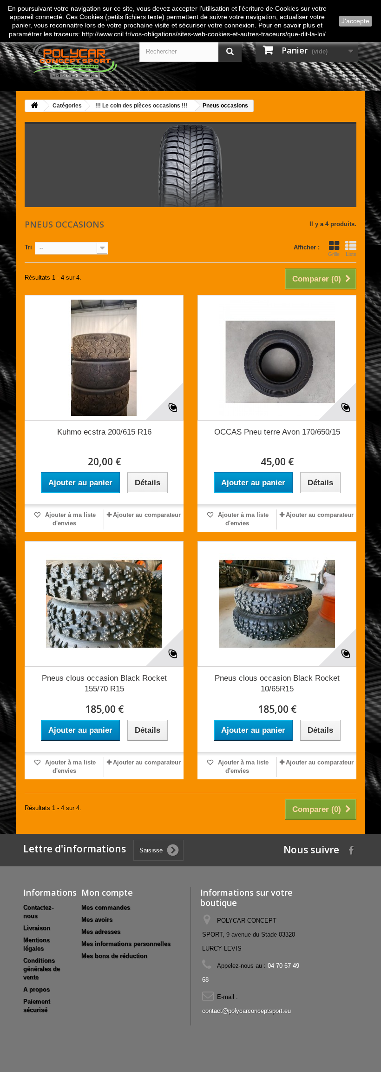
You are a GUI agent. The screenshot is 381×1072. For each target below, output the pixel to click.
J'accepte (355, 21)
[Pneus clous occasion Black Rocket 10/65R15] (277, 604)
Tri (28, 247)
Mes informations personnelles (126, 943)
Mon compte (107, 892)
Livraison (36, 928)
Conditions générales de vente (41, 969)
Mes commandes (105, 907)
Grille (334, 254)
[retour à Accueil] (34, 106)
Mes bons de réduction (114, 955)
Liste (351, 254)
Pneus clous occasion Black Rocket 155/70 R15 (104, 683)
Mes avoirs (96, 919)
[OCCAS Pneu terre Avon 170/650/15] (277, 358)
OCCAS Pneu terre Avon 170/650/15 (277, 432)
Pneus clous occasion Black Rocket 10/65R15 (277, 683)
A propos (36, 989)
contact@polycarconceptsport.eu (246, 1010)
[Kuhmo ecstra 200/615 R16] (104, 358)
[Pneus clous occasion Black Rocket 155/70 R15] (104, 604)
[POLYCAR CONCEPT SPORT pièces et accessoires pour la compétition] (74, 60)
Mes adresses (100, 931)
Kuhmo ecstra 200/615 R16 (104, 432)
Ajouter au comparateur (147, 514)
